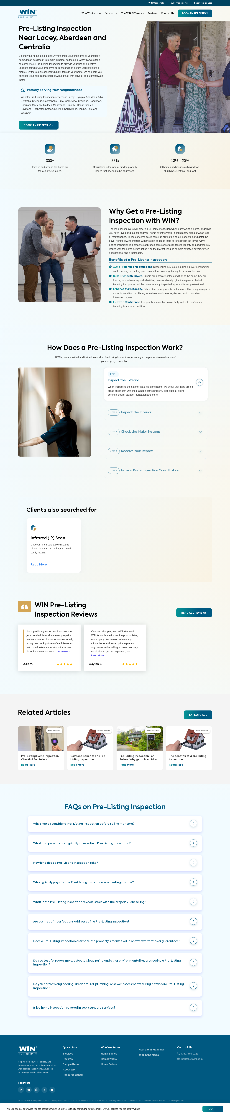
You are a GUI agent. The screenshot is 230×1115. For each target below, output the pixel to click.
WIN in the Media (149, 1055)
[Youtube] (52, 1090)
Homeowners (109, 1059)
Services (110, 13)
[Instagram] (37, 1090)
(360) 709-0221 (189, 1053)
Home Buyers (109, 1053)
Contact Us (167, 13)
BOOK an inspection (195, 13)
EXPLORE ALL (198, 715)
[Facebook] (29, 1090)
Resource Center (203, 3)
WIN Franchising (179, 3)
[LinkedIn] (21, 1090)
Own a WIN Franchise (151, 1049)
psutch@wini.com (192, 1059)
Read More (39, 564)
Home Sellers (109, 1064)
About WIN (69, 1069)
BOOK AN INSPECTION (39, 125)
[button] (115, 824)
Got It (213, 1109)
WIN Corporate (156, 3)
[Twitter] (44, 1090)
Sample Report (71, 1064)
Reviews (152, 13)
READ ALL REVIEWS (194, 613)
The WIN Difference (132, 13)
